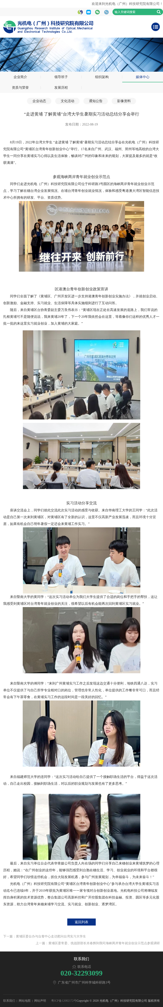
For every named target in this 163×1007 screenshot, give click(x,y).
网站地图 (25, 1000)
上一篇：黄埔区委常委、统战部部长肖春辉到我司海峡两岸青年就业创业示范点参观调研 (98, 943)
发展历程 (61, 87)
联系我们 (9, 1000)
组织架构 (102, 77)
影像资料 (124, 101)
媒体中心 (142, 77)
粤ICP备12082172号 (64, 1000)
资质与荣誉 (20, 87)
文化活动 (67, 101)
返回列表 (81, 922)
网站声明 (40, 1000)
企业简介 (20, 77)
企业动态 (39, 101)
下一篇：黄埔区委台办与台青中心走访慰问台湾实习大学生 (44, 936)
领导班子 (61, 77)
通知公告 (96, 101)
